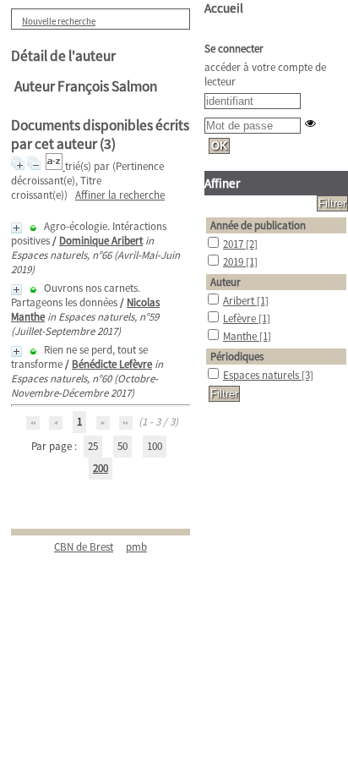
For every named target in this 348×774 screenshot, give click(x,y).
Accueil (223, 8)
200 (100, 468)
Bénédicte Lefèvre (112, 364)
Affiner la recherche (120, 195)
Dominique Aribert (101, 240)
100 (154, 446)
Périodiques (237, 356)
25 (93, 446)
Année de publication (258, 225)
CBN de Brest (83, 547)
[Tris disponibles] (55, 166)
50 (122, 446)
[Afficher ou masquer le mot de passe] (310, 123)
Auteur (225, 282)
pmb (136, 547)
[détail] (16, 227)
